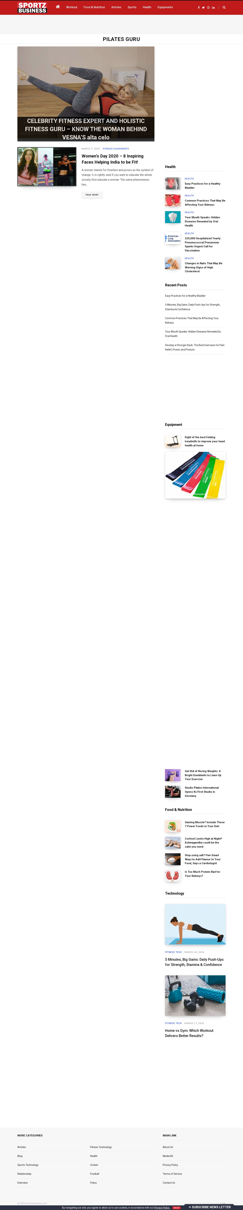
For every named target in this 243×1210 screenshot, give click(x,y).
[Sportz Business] (32, 7)
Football (94, 1173)
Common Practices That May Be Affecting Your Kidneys (205, 202)
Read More (92, 195)
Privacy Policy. (162, 1207)
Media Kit (168, 1156)
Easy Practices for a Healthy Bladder (202, 185)
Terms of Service (172, 1173)
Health (189, 178)
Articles (21, 1147)
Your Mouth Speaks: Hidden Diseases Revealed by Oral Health (202, 221)
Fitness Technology (101, 1147)
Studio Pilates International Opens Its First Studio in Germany (202, 792)
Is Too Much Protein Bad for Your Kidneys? (202, 874)
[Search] (222, 7)
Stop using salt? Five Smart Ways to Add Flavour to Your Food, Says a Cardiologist (203, 859)
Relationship (24, 1173)
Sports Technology (27, 1164)
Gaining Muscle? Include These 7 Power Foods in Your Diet (205, 824)
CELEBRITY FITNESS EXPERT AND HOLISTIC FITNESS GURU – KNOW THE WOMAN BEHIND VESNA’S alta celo (86, 129)
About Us (168, 1147)
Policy (93, 1182)
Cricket (94, 1164)
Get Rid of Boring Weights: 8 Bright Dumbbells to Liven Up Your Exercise (203, 775)
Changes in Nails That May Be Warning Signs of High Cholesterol (203, 267)
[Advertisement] (121, 24)
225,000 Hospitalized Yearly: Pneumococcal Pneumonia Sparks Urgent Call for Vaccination (203, 244)
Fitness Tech (173, 952)
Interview (22, 1182)
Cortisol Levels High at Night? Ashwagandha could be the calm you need (203, 842)
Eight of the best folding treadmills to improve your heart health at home (205, 441)
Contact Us (169, 1182)
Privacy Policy (170, 1164)
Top (223, 1203)
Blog (19, 1156)
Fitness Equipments (116, 149)
